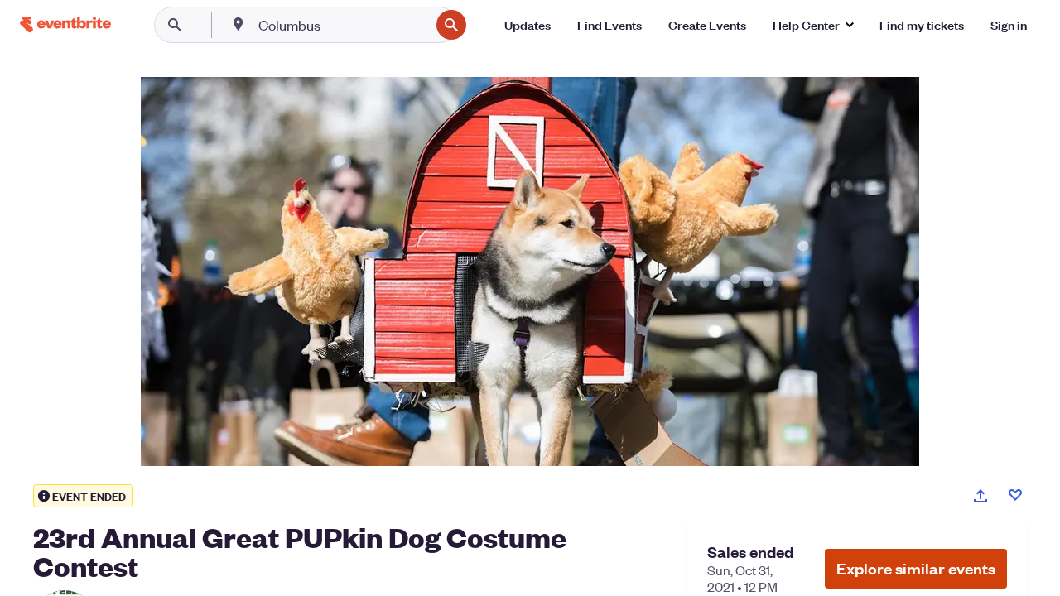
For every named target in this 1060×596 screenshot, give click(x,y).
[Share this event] (980, 495)
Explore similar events (915, 568)
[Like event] (1015, 495)
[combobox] (342, 25)
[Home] (65, 24)
